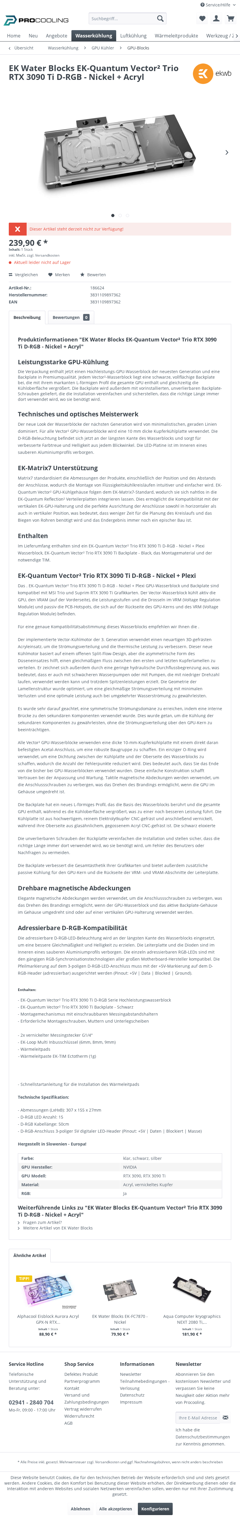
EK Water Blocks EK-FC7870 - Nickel (120, 1319)
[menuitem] (128, 21)
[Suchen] (160, 18)
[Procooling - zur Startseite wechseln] (36, 20)
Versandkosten (107, 1461)
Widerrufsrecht (79, 1416)
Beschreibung (27, 317)
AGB (68, 1423)
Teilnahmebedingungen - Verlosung (145, 1384)
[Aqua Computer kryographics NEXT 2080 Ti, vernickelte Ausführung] (192, 1290)
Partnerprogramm (82, 1381)
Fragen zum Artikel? (42, 1222)
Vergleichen (26, 274)
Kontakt (71, 1388)
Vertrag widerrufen (83, 1409)
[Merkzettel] (202, 18)
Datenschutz (132, 1395)
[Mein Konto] (216, 18)
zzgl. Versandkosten (43, 255)
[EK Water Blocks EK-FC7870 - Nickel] (120, 1290)
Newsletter (130, 1374)
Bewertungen (70, 317)
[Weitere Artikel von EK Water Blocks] (212, 73)
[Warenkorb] (230, 18)
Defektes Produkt (81, 1374)
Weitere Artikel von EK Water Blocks (57, 1228)
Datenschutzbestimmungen (203, 1437)
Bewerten (96, 274)
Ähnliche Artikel (29, 1255)
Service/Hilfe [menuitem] (218, 5)
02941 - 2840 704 (31, 1402)
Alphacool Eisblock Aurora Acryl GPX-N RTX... (48, 1319)
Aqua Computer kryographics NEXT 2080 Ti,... (192, 1319)
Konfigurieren (155, 1509)
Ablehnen (80, 1509)
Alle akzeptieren (115, 1509)
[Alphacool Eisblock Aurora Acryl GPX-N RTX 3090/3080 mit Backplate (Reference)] (48, 1290)
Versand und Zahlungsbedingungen (86, 1398)
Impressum (131, 1402)
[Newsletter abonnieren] (225, 1417)
